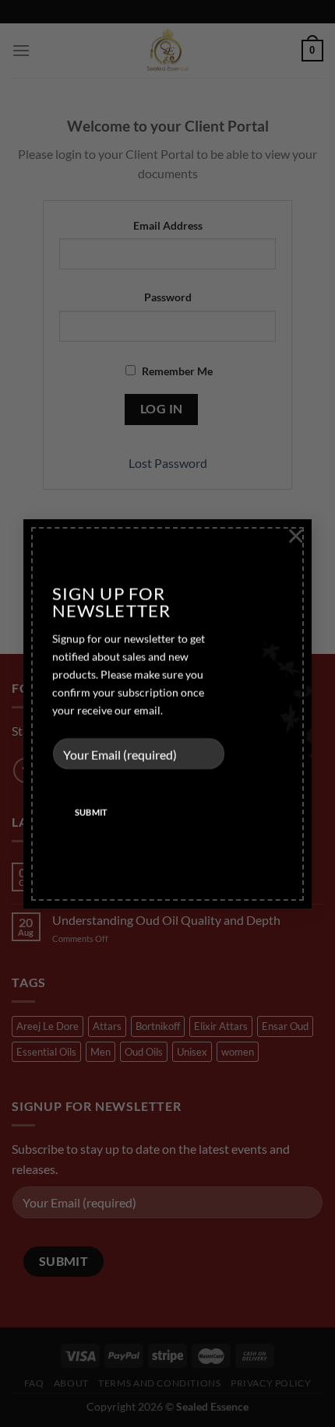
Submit (91, 812)
